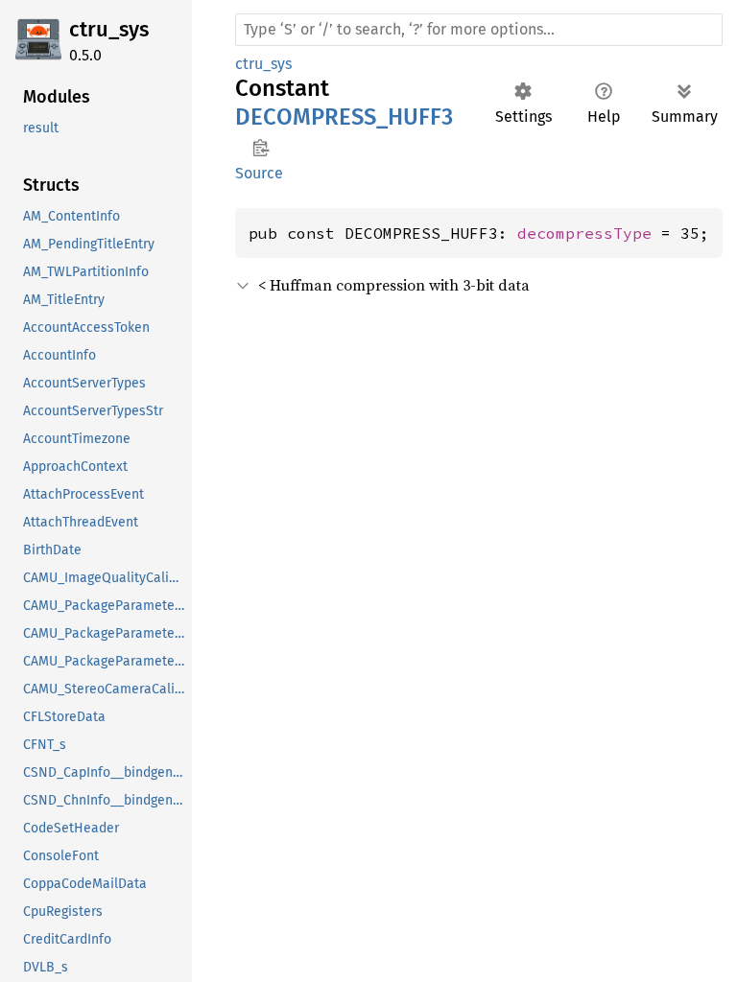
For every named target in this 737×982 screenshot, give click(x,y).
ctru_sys (109, 29)
